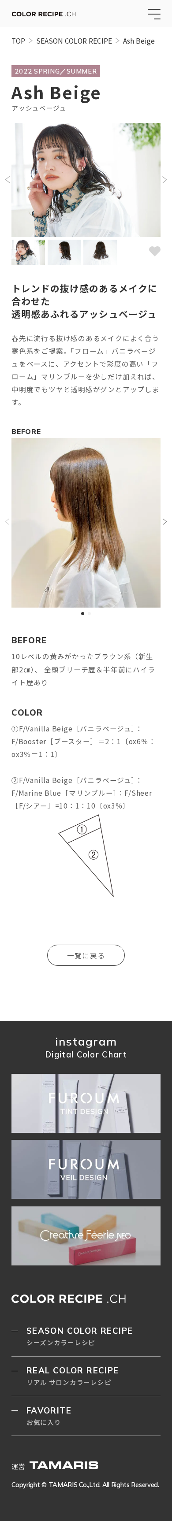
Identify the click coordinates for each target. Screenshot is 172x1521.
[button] (7, 180)
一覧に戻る (86, 955)
